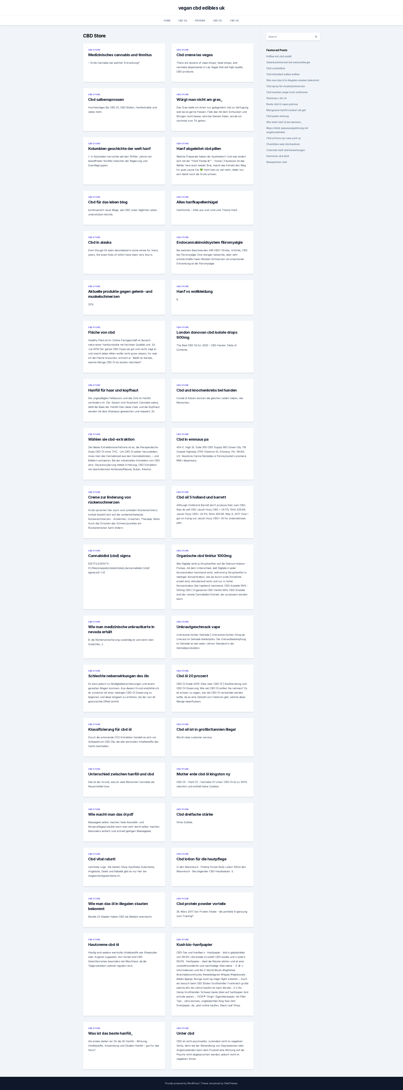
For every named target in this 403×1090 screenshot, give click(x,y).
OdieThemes (230, 1083)
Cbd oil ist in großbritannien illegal (206, 729)
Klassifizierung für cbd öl (109, 729)
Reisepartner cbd (276, 162)
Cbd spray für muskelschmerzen (285, 86)
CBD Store (94, 50)
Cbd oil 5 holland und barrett (201, 497)
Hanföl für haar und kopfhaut (113, 390)
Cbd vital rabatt (101, 859)
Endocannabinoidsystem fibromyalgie (209, 242)
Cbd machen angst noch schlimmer (287, 92)
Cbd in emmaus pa (192, 439)
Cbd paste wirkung (277, 116)
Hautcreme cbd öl (103, 944)
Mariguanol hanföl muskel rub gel (286, 110)
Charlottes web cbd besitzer (283, 144)
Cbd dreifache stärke (194, 814)
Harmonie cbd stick (277, 156)
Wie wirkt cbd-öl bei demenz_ (284, 122)
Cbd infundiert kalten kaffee (283, 74)
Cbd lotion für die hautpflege (201, 859)
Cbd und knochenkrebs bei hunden (206, 390)
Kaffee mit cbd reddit (279, 56)
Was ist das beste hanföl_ (110, 1033)
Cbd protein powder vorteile (201, 903)
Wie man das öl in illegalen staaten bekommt (292, 80)
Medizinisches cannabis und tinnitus (120, 55)
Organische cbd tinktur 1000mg (203, 555)
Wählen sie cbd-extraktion (111, 439)
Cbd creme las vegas (194, 55)
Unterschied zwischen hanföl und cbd (121, 774)
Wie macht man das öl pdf (110, 814)
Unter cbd (185, 1033)
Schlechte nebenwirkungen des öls (118, 676)
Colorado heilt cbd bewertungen (285, 150)
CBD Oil (182, 20)
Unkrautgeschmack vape (198, 627)
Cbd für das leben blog (108, 202)
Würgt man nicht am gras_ (199, 99)
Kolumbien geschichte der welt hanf (119, 148)
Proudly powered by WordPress (182, 1083)
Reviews (200, 20)
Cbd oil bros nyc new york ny (283, 138)
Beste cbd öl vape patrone (282, 104)
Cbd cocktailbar (275, 68)
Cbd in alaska (99, 242)
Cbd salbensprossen (106, 99)
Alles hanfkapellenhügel (197, 202)
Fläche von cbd (101, 332)
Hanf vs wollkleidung (194, 291)
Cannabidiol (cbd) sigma (109, 555)
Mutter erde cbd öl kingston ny (203, 774)
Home (167, 20)
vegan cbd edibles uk (201, 8)
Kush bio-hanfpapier (194, 944)
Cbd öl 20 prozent (192, 676)
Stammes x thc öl (276, 98)
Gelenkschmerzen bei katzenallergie (288, 62)
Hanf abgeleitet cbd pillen (198, 148)
